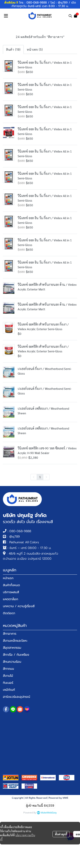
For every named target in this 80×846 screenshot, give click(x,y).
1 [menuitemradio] (40, 477)
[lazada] (27, 709)
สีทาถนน (8, 668)
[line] (13, 709)
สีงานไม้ (8, 675)
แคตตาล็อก (10, 599)
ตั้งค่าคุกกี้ (61, 834)
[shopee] (20, 709)
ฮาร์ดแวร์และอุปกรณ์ (16, 696)
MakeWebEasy (49, 813)
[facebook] (6, 709)
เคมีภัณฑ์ (9, 689)
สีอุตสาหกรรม (12, 647)
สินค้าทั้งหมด (11, 585)
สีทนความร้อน (12, 661)
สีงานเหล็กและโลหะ (15, 640)
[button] (70, 16)
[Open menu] (6, 16)
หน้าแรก (8, 578)
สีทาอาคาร (9, 633)
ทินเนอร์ (8, 682)
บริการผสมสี (11, 592)
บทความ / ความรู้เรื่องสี (19, 606)
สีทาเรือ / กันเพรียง (16, 654)
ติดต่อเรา (9, 613)
